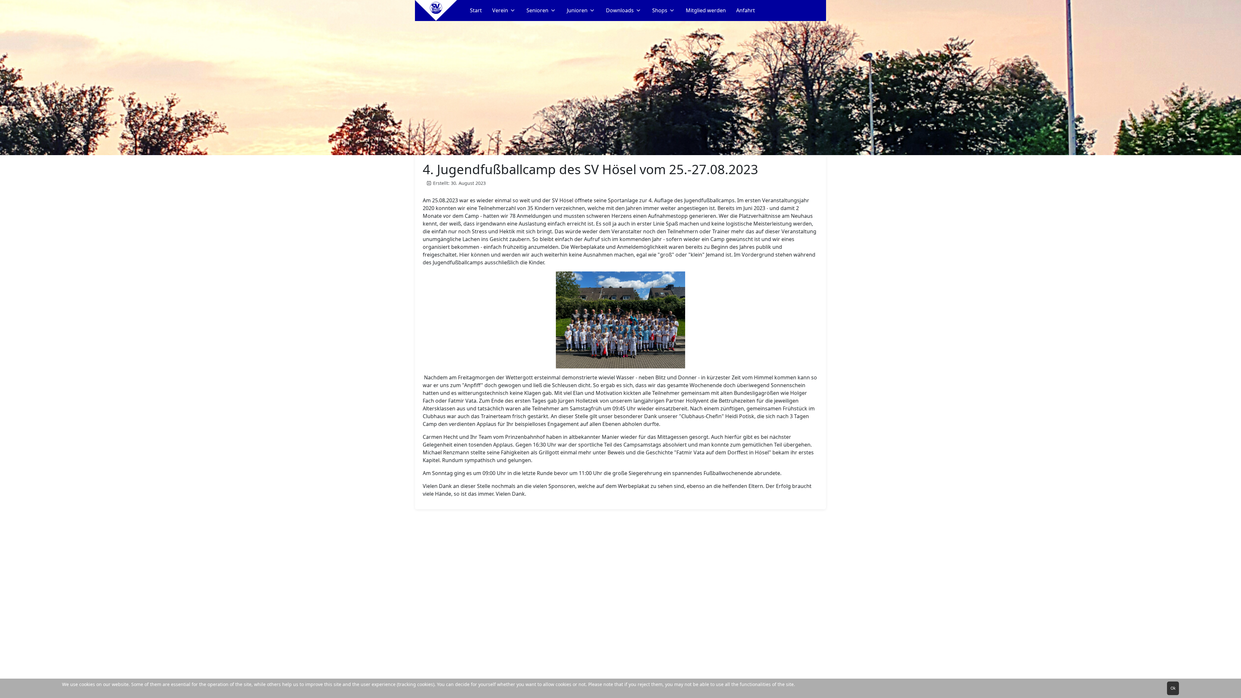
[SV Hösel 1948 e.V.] (436, 10)
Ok (1173, 688)
